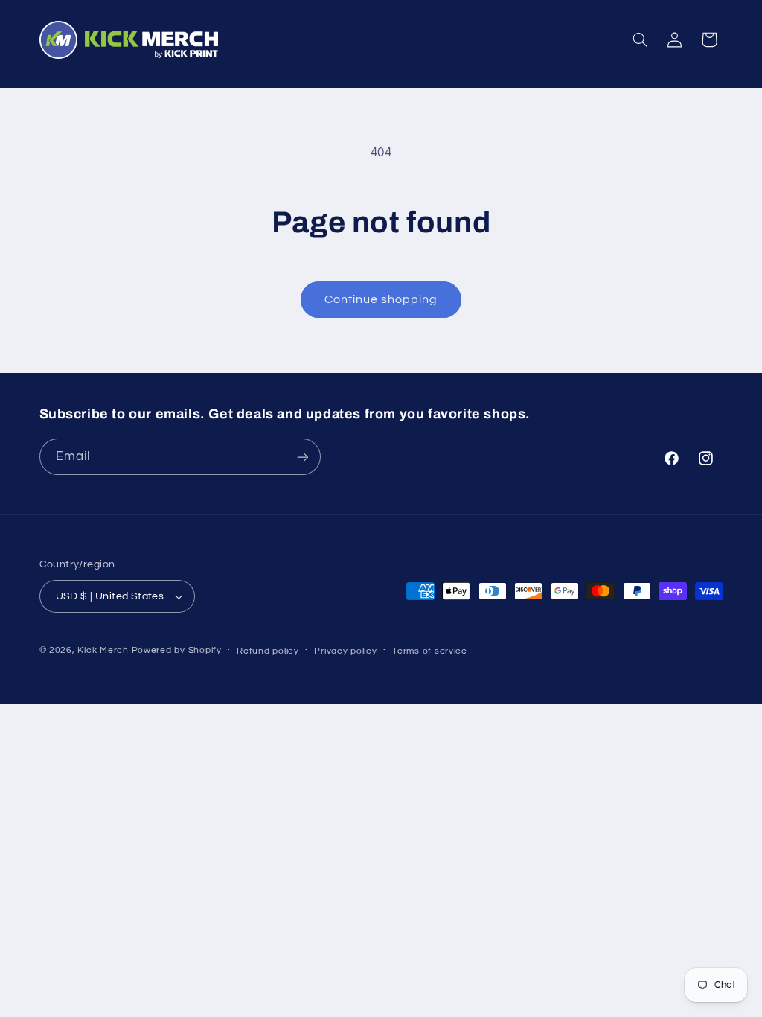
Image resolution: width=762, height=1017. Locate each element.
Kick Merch (102, 650)
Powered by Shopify (177, 650)
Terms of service (429, 651)
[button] (640, 39)
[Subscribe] (302, 457)
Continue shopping (381, 299)
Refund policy (268, 651)
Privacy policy (345, 651)
